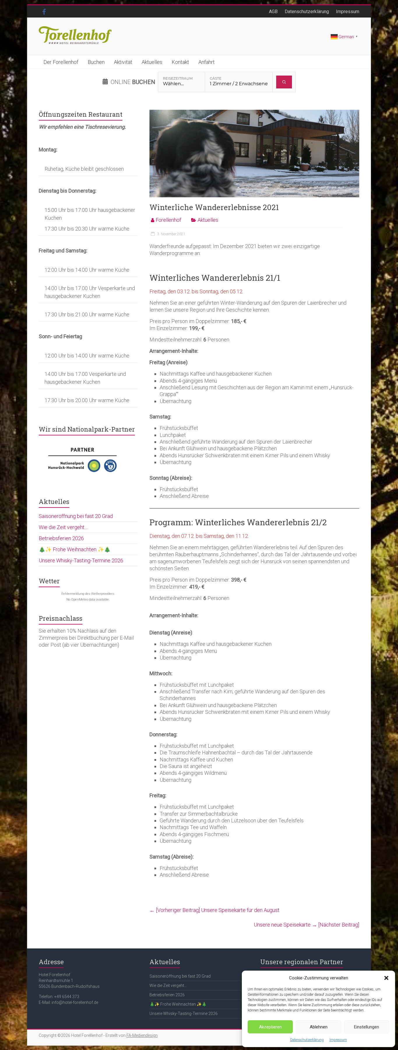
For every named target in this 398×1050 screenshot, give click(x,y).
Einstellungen (366, 1027)
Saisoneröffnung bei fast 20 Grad (76, 516)
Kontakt (180, 62)
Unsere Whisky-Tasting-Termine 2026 (81, 560)
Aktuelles (152, 62)
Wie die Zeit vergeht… (63, 527)
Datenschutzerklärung (307, 1040)
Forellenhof (168, 220)
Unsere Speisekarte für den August (214, 910)
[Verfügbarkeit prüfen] (284, 82)
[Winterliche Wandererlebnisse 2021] (254, 112)
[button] (386, 978)
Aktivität (123, 62)
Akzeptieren (270, 1027)
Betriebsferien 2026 (61, 538)
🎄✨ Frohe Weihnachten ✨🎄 (74, 549)
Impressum (338, 1040)
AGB (273, 11)
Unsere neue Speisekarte (306, 925)
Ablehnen (318, 1027)
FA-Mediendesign (142, 1035)
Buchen (96, 62)
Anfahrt (206, 62)
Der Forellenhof (60, 62)
